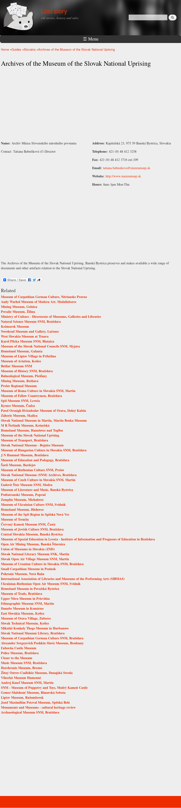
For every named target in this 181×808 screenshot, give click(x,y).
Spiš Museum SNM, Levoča (20, 400)
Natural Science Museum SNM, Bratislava (31, 321)
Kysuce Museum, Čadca (18, 405)
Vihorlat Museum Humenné (21, 677)
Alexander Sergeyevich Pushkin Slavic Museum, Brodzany (42, 643)
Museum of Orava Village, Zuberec (26, 618)
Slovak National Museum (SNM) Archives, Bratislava (39, 474)
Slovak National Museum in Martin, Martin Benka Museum (44, 420)
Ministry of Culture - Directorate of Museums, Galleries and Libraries (51, 316)
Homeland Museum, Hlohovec (22, 509)
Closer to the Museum (16, 657)
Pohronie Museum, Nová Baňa (22, 573)
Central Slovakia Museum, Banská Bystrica (32, 534)
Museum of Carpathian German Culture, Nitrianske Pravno (44, 296)
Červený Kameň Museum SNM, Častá (28, 524)
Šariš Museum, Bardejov (18, 464)
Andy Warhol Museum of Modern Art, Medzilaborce (38, 301)
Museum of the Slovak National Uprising (30, 435)
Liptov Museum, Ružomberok (22, 697)
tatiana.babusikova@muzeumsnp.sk (126, 168)
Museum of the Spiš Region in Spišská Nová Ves (35, 514)
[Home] (19, 17)
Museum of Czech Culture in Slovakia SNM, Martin (38, 479)
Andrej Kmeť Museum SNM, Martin (27, 682)
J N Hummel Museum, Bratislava (25, 455)
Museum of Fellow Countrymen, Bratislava (31, 395)
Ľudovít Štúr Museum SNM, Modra (26, 484)
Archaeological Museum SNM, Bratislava (30, 712)
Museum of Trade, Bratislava (21, 593)
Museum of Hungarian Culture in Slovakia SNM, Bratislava (43, 450)
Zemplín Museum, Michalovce (22, 499)
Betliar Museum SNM (16, 365)
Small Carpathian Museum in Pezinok (28, 568)
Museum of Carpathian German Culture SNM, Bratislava (42, 638)
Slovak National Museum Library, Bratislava (33, 633)
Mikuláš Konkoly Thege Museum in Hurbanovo (35, 628)
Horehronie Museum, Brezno (21, 667)
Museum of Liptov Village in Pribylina (28, 356)
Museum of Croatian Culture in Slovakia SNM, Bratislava (42, 563)
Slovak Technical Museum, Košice (25, 623)
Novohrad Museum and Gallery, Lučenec (30, 331)
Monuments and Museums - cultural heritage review (38, 707)
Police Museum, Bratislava (20, 652)
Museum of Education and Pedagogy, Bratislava (35, 459)
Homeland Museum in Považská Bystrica (30, 588)
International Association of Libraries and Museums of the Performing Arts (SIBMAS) (63, 578)
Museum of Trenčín (15, 519)
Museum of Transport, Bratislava (24, 440)
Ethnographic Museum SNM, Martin (27, 603)
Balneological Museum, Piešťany (24, 375)
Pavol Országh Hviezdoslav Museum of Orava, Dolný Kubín (43, 410)
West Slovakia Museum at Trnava (25, 336)
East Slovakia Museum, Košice (22, 613)
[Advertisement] (90, 104)
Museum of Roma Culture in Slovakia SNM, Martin (38, 390)
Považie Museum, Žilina (18, 311)
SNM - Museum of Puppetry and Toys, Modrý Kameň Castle (44, 687)
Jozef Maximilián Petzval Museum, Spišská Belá (35, 702)
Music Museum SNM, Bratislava (24, 662)
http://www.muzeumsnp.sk (123, 176)
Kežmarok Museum (15, 326)
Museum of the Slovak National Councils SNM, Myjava (40, 346)
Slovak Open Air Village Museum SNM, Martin (35, 558)
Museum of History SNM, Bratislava (27, 370)
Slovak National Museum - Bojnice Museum (32, 445)
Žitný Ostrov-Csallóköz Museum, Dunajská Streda (37, 672)
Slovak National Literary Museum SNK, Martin (35, 553)
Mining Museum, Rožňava (19, 380)
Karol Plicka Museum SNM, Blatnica (27, 341)
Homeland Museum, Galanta (21, 351)
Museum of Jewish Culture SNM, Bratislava (32, 529)
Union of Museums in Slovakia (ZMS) (28, 549)
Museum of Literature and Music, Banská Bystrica (37, 489)
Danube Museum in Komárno (22, 608)
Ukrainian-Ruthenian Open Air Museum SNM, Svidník (41, 583)
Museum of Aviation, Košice (21, 361)
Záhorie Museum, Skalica (19, 415)
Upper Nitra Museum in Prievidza (25, 598)
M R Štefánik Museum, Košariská (25, 425)
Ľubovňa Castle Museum (18, 647)
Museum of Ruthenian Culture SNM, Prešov (32, 469)
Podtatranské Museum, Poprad (23, 494)
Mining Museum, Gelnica (19, 306)
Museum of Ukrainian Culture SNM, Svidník (33, 504)
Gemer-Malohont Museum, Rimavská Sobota (33, 692)
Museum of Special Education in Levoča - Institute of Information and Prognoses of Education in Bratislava (78, 539)
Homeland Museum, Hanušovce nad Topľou (32, 430)
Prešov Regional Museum (19, 385)
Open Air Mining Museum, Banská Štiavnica (33, 544)
